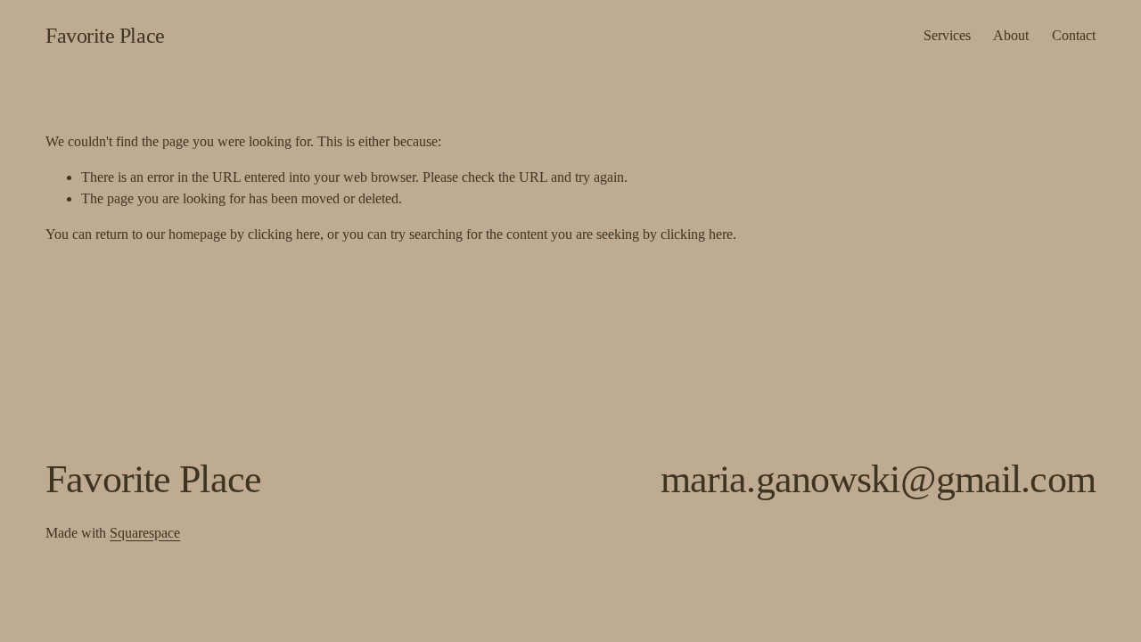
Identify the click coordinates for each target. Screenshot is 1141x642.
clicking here (284, 234)
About (1011, 35)
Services (947, 35)
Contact (1074, 35)
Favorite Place (104, 35)
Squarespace (145, 532)
